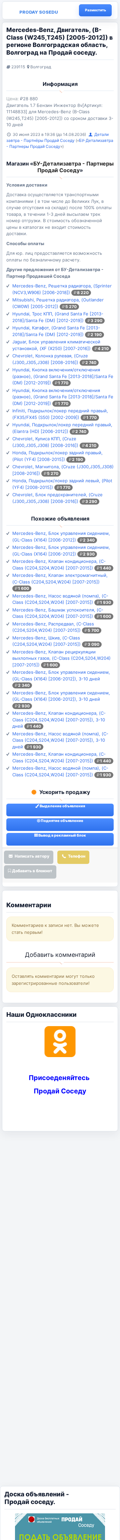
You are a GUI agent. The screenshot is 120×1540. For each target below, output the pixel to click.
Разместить (95, 10)
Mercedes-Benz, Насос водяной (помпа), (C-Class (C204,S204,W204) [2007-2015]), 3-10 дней (60, 740)
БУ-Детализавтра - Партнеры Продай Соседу (73, 167)
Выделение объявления (62, 806)
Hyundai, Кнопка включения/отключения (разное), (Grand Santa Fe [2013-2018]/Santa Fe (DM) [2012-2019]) (62, 376)
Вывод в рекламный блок (62, 835)
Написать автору (31, 856)
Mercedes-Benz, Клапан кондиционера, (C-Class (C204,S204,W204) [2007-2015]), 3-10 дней (59, 719)
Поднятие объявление (61, 820)
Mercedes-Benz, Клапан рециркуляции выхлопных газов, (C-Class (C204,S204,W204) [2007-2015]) (61, 658)
